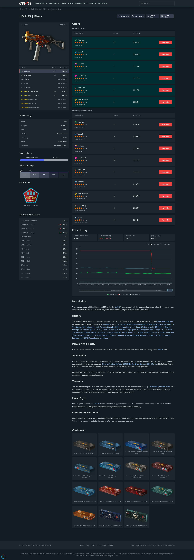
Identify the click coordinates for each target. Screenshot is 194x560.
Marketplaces (102, 3)
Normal (64, 137)
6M (158, 244)
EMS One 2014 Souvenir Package (158, 324)
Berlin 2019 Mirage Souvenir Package (94, 338)
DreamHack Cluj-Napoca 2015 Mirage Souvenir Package (138, 330)
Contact (110, 545)
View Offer (165, 42)
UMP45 (117, 307)
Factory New (153, 387)
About (93, 545)
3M (155, 244)
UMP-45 (34, 9)
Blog (87, 545)
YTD (165, 244)
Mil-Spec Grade (61, 133)
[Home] (20, 9)
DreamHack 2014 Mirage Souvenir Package (123, 327)
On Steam (62, 25)
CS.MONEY (127, 364)
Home (82, 545)
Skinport (143, 364)
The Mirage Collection (164, 321)
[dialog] (3, 556)
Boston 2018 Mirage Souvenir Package (101, 335)
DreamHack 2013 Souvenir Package (131, 324)
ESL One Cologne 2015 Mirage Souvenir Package (98, 330)
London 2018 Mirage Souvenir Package (132, 335)
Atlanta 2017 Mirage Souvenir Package (142, 332)
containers (106, 324)
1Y (161, 244)
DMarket (105, 364)
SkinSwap (135, 364)
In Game (24, 25)
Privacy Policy (101, 545)
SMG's (26, 9)
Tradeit (112, 364)
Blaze (65, 129)
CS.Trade (118, 364)
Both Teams (62, 142)
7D (148, 244)
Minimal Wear (164, 387)
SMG (65, 121)
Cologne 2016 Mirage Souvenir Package (112, 332)
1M (151, 244)
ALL (169, 244)
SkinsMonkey (152, 364)
